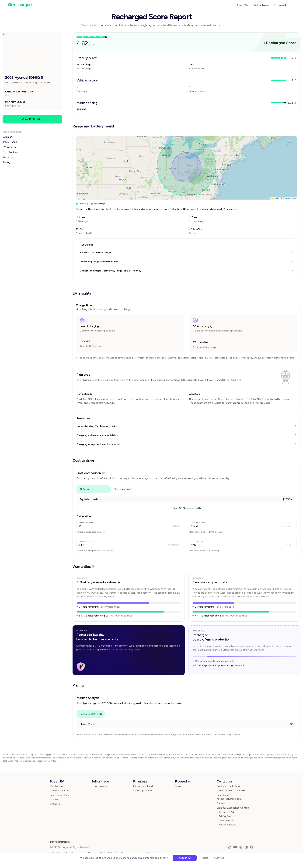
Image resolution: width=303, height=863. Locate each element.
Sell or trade (261, 5)
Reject (205, 857)
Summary (8, 136)
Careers (221, 803)
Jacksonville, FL (227, 824)
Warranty (8, 157)
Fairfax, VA (225, 816)
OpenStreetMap (289, 198)
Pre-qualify (281, 5)
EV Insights (9, 146)
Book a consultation (228, 786)
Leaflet (276, 198)
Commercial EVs (59, 790)
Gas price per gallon (86, 541)
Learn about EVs (59, 794)
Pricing (6, 162)
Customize (219, 857)
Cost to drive (10, 152)
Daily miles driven (85, 522)
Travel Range (10, 141)
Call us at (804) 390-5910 (232, 790)
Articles (54, 799)
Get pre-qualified (143, 786)
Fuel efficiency (197, 541)
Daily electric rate (198, 522)
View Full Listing (32, 119)
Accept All (184, 857)
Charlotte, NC (227, 820)
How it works (99, 786)
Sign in (178, 786)
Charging (55, 803)
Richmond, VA (227, 812)
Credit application (143, 790)
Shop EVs (242, 5)
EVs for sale (57, 786)
